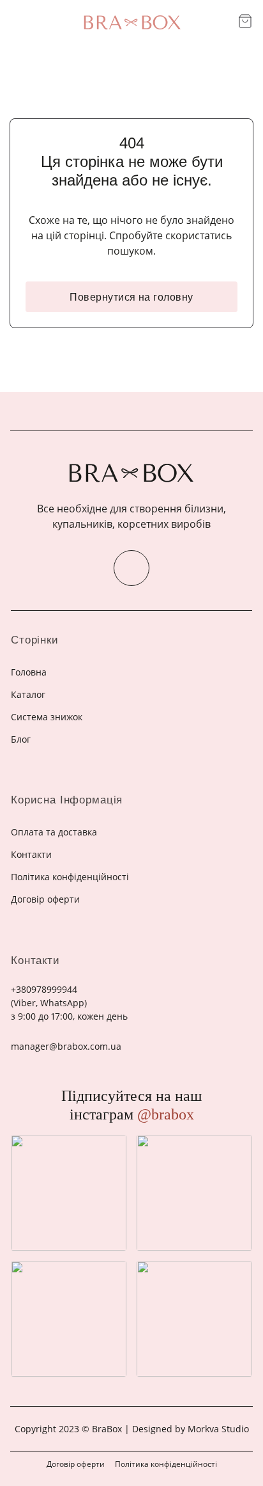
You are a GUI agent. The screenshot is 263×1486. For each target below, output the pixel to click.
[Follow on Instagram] (131, 568)
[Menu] (18, 22)
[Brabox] (131, 22)
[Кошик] (245, 21)
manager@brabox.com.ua (66, 1046)
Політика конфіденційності (166, 1463)
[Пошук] (224, 22)
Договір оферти (76, 1463)
